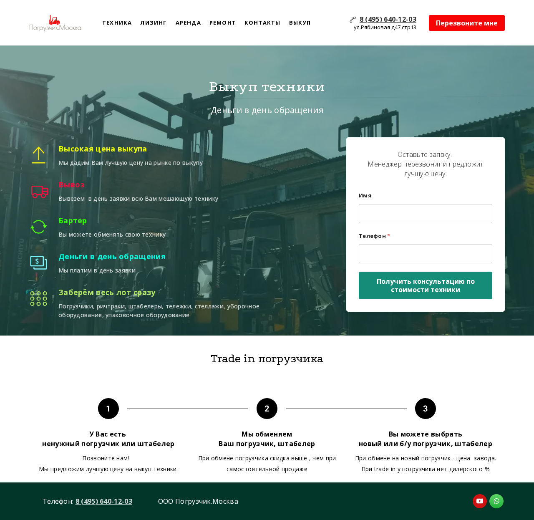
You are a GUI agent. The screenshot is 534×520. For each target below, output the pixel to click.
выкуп (300, 22)
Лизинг (153, 22)
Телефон (374, 236)
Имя (365, 195)
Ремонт (222, 22)
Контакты (262, 22)
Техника (117, 22)
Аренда (188, 22)
